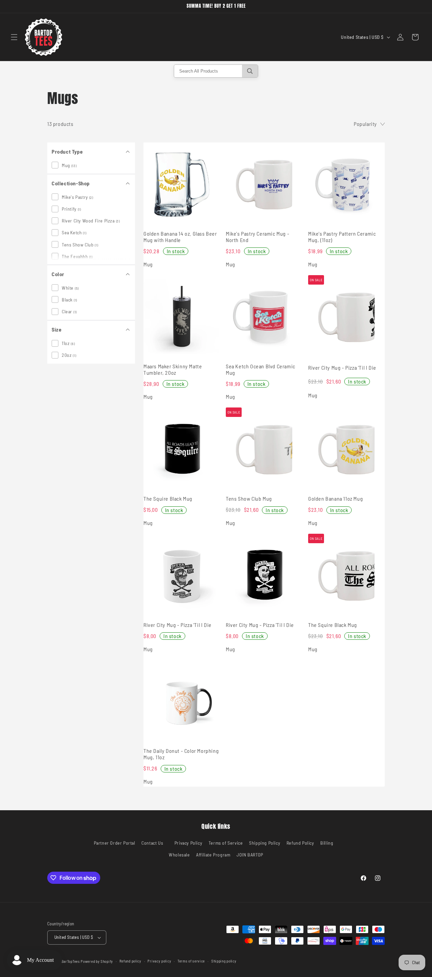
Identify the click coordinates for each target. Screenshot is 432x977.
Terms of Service (226, 843)
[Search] (250, 71)
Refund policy (130, 961)
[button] (14, 37)
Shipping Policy (264, 843)
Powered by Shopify (97, 961)
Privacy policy (159, 961)
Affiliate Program (213, 855)
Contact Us (152, 843)
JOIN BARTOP (250, 855)
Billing (326, 843)
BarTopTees (70, 961)
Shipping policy (224, 961)
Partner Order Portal (114, 843)
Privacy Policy (188, 843)
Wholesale (179, 855)
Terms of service (191, 961)
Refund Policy (300, 843)
